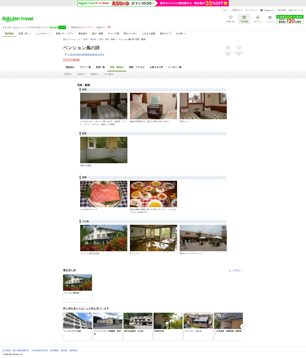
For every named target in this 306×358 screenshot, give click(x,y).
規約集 (64, 350)
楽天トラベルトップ (71, 39)
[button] (90, 276)
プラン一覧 (85, 67)
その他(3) (108, 74)
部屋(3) (68, 74)
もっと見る (234, 270)
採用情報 (54, 350)
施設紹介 (70, 67)
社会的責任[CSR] (40, 350)
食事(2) (94, 74)
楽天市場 (282, 10)
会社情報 (6, 350)
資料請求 (73, 350)
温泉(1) (81, 74)
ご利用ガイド (236, 10)
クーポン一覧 (175, 67)
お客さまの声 (156, 67)
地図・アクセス (137, 67)
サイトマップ (251, 10)
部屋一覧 (100, 67)
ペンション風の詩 (81, 47)
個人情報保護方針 (21, 350)
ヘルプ (225, 10)
